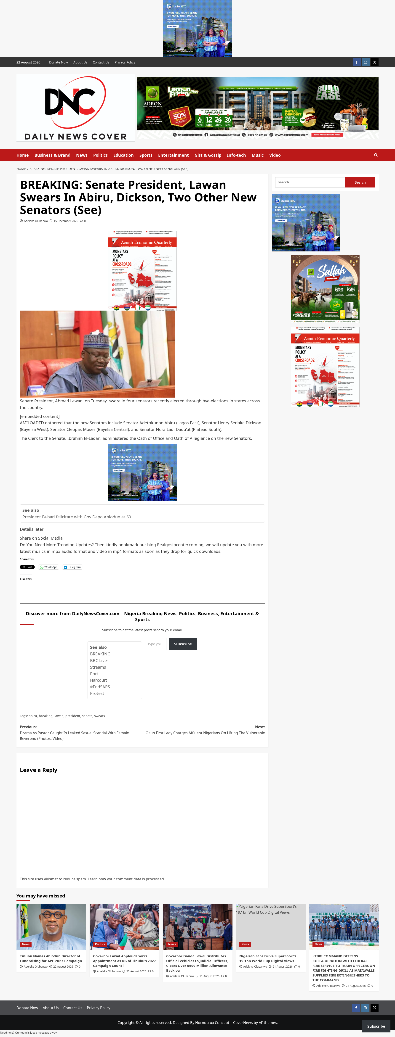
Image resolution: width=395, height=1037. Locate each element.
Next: (205, 729)
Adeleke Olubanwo (36, 221)
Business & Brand (52, 155)
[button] (376, 155)
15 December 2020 (66, 221)
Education (123, 155)
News (82, 155)
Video (275, 155)
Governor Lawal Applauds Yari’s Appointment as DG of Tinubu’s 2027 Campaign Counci (124, 961)
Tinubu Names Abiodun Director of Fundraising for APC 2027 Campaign (51, 958)
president (72, 716)
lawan (59, 716)
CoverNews (243, 1022)
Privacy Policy (125, 62)
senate (87, 716)
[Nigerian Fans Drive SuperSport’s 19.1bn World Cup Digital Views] (271, 927)
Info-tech (236, 155)
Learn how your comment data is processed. (126, 878)
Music (258, 155)
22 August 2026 (63, 966)
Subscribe (183, 643)
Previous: (74, 732)
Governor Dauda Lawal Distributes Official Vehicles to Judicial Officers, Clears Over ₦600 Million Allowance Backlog (197, 963)
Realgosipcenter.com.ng (180, 544)
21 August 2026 (209, 976)
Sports (145, 155)
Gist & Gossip (208, 155)
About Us (80, 62)
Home (22, 155)
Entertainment (173, 155)
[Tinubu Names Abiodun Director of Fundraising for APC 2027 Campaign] (51, 927)
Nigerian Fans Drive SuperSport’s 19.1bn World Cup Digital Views (267, 958)
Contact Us (101, 62)
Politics (100, 155)
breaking (46, 716)
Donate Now (58, 62)
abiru (33, 716)
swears (99, 716)
